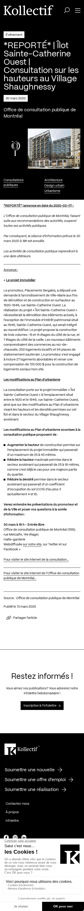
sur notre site (32, 544)
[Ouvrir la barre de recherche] (67, 10)
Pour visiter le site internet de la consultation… (36, 559)
